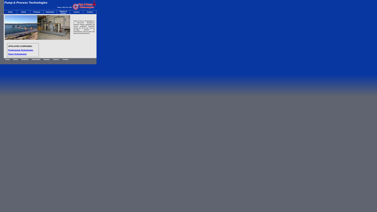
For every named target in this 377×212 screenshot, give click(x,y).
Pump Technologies (17, 54)
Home (7, 59)
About (15, 59)
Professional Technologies (20, 50)
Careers (56, 59)
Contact (65, 59)
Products (24, 59)
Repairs (47, 59)
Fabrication (36, 59)
